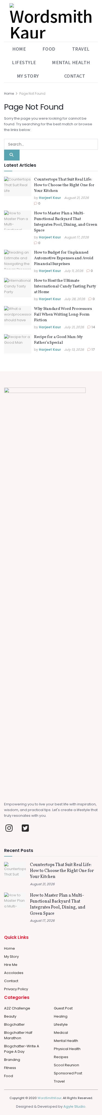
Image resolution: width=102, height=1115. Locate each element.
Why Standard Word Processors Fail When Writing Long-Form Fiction (63, 314)
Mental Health (71, 62)
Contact (74, 76)
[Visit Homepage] (51, 20)
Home (19, 48)
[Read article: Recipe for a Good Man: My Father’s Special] (17, 344)
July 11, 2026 (73, 270)
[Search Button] (12, 155)
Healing (60, 1016)
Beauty (10, 1016)
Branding (12, 1059)
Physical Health (67, 1048)
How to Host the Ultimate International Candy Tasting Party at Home (65, 286)
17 (93, 349)
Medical (61, 1032)
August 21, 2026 (76, 197)
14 (93, 327)
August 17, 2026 (76, 237)
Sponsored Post (68, 1073)
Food (48, 48)
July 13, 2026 (74, 349)
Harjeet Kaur (50, 197)
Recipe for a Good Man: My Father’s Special (58, 340)
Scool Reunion (66, 1065)
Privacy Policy (16, 989)
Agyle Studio (74, 1106)
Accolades (13, 972)
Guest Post (63, 1008)
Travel (81, 48)
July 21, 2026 (74, 327)
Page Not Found (32, 93)
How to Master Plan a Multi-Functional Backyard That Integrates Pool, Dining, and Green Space (65, 222)
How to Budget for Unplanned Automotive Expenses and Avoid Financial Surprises (63, 258)
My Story (28, 76)
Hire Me (10, 964)
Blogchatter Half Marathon (18, 1035)
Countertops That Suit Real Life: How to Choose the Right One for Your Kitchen (64, 185)
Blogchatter (14, 1024)
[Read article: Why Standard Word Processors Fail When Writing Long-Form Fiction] (17, 316)
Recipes (61, 1057)
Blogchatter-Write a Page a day (21, 1049)
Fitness (10, 1067)
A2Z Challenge (17, 1008)
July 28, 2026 (74, 299)
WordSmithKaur (49, 1098)
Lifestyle (24, 62)
